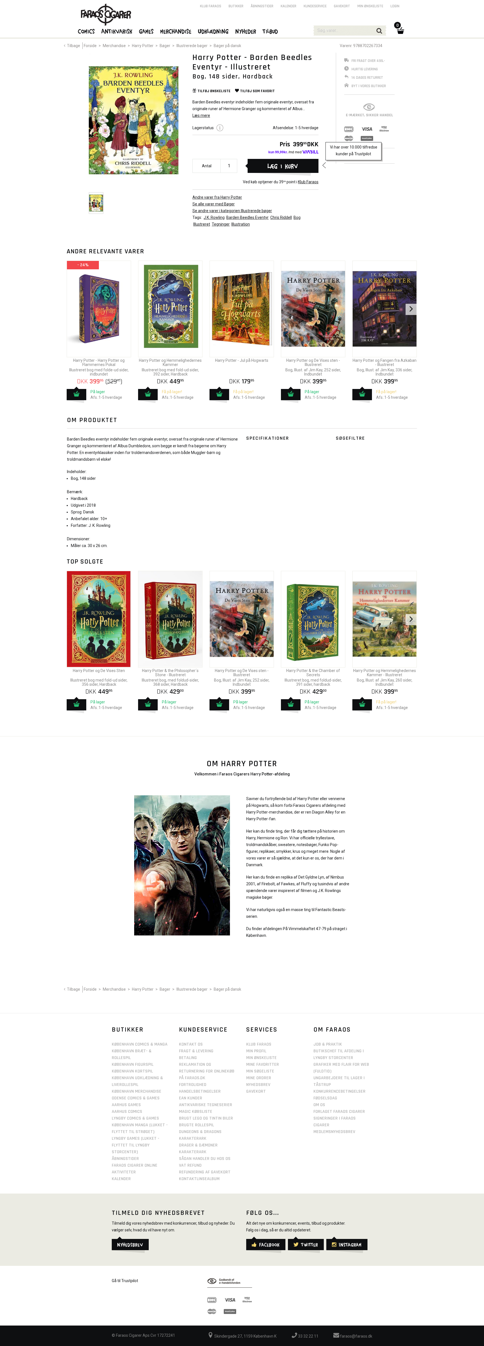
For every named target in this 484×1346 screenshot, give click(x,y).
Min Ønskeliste (261, 1058)
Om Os (319, 1105)
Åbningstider (262, 6)
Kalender (288, 6)
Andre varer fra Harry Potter (217, 197)
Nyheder (246, 31)
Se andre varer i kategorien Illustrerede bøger (232, 210)
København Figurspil (132, 1064)
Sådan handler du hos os (205, 1159)
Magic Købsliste (195, 1112)
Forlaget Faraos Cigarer (339, 1112)
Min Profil (256, 1051)
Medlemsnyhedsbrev (334, 1132)
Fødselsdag (325, 1098)
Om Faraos (332, 1029)
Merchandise (114, 45)
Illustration (240, 224)
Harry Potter (142, 45)
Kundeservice (315, 6)
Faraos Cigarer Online (134, 1165)
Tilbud (270, 31)
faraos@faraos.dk (355, 1336)
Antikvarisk (117, 31)
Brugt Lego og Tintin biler (206, 1118)
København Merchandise (136, 1091)
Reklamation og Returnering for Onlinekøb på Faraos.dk (206, 1071)
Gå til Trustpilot (125, 1280)
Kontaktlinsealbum (199, 1179)
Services (262, 1029)
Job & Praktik (327, 1044)
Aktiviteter (124, 1172)
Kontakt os (191, 1044)
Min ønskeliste (370, 6)
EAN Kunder (190, 1098)
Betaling (188, 1058)
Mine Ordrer (258, 1078)
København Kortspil (132, 1071)
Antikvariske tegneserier (205, 1105)
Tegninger (221, 224)
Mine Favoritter (262, 1064)
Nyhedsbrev (258, 1085)
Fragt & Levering (196, 1051)
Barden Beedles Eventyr (247, 217)
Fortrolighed (192, 1085)
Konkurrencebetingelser (339, 1091)
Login (394, 6)
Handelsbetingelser (200, 1091)
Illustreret (201, 224)
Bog (297, 217)
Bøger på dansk (227, 45)
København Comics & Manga (139, 1044)
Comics (86, 31)
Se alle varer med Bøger (213, 204)
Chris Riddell (281, 217)
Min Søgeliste (260, 1071)
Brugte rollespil (196, 1125)
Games (146, 31)
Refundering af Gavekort (205, 1172)
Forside (90, 45)
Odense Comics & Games (136, 1098)
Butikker (236, 6)
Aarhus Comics (127, 1112)
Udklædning (213, 31)
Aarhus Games (126, 1105)
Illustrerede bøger (192, 45)
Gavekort (342, 6)
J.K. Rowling (214, 217)
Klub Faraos (308, 182)
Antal (206, 166)
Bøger (165, 45)
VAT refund (190, 1165)
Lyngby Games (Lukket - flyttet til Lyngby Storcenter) (135, 1145)
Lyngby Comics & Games (135, 1118)
